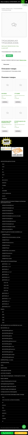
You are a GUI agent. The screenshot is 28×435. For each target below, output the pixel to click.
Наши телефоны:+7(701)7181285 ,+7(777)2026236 (11, 1)
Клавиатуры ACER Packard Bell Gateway (11, 237)
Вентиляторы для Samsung (8, 349)
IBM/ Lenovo (5, 180)
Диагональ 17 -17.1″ (6, 298)
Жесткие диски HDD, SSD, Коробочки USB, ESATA (11, 325)
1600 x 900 (6, 290)
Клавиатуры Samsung (7, 253)
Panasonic (4, 198)
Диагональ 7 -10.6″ (6, 264)
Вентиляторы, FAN (5, 327)
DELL (3, 172)
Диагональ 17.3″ (6, 301)
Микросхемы (9, 8)
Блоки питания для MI (7, 229)
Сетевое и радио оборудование (8, 389)
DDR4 (3, 322)
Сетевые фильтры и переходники (9, 391)
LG (2, 188)
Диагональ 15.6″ (6, 279)
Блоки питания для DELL (8, 213)
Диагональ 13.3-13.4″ (7, 271)
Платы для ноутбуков (6, 370)
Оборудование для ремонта (7, 383)
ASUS (3, 164)
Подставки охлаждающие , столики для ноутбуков (13, 375)
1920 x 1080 (6, 285)
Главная (3, 8)
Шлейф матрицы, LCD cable (7, 359)
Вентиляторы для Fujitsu (8, 346)
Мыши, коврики (4, 378)
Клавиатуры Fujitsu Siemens (8, 250)
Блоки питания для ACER (8, 208)
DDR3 (3, 319)
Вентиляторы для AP (7, 343)
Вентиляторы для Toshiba (8, 354)
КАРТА (21, 433)
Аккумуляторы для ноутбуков (8, 161)
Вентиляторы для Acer (7, 333)
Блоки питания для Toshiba (8, 226)
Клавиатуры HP (5, 240)
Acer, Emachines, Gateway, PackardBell (11, 399)
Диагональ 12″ (5, 269)
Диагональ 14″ (5, 274)
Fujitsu (3, 410)
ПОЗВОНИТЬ (8, 433)
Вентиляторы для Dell (7, 338)
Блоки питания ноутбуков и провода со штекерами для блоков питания (13, 202)
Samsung (4, 182)
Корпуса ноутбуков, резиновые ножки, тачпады (12, 394)
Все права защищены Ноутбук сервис (8, 427)
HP (2, 169)
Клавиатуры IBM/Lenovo (8, 242)
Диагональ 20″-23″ (6, 306)
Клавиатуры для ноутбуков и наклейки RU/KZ (11, 232)
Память (2, 309)
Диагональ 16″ (5, 295)
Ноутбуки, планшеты (6, 373)
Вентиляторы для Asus (7, 330)
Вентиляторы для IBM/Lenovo (9, 341)
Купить (5, 102)
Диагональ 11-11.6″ (6, 266)
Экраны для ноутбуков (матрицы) (9, 261)
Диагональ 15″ (5, 293)
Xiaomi (3, 196)
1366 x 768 (6, 282)
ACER (3, 166)
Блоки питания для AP (7, 218)
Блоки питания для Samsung (9, 221)
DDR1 (3, 314)
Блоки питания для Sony (8, 224)
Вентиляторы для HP (7, 335)
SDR (3, 311)
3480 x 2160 (6, 287)
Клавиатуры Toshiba (7, 258)
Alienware (4, 190)
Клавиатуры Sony (6, 256)
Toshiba (4, 185)
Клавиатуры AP (5, 248)
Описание (6, 64)
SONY (3, 174)
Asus (3, 397)
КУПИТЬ (9, 55)
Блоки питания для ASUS (8, 205)
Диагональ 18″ (5, 303)
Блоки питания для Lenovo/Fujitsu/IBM (11, 216)
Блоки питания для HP (7, 210)
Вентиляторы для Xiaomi (8, 357)
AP (2, 177)
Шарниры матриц (5, 362)
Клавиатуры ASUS (6, 234)
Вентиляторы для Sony (7, 351)
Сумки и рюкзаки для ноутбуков (8, 381)
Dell (3, 407)
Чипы (2, 365)
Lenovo (4, 405)
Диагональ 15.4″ (6, 277)
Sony (3, 415)
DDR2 (3, 317)
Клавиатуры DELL (6, 245)
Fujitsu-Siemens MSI (6, 193)
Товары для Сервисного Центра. (8, 386)
